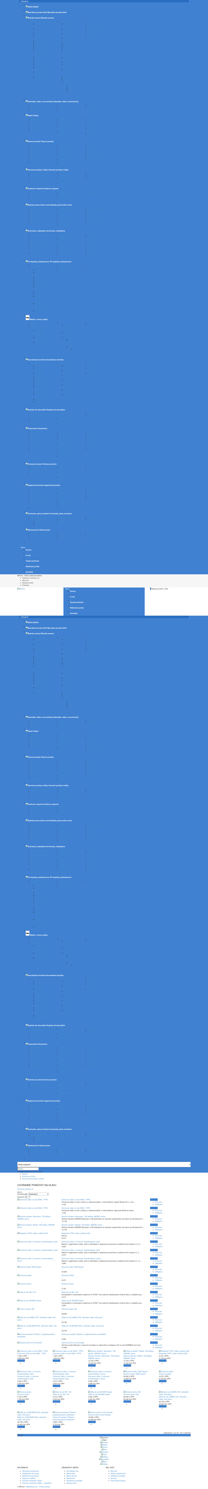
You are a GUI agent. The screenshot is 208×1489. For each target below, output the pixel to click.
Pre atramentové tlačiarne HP (41, 343)
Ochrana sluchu (68, 1284)
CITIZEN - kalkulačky (39, 374)
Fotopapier (35, 124)
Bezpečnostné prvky (38, 470)
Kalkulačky (35, 363)
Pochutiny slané (94, 536)
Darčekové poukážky (74, 1480)
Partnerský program (118, 1480)
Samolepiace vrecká (67, 253)
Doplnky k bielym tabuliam (69, 432)
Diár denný (35, 110)
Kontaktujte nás (72, 1471)
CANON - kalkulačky (39, 369)
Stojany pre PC (41, 311)
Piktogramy (92, 136)
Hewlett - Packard (37, 327)
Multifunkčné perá (66, 159)
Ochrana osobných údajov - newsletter (37, 1483)
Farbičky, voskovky (38, 173)
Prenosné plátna (37, 449)
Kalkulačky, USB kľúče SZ (73, 93)
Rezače (62, 215)
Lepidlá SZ (68, 76)
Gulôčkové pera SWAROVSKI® (37, 163)
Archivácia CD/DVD (42, 291)
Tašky (61, 519)
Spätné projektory (94, 449)
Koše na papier (36, 220)
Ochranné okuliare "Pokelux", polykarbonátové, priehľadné (84, 1334)
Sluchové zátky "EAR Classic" (73, 1267)
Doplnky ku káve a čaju (68, 538)
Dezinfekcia (35, 508)
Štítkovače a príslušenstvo (97, 365)
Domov (25, 1174)
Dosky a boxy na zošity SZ (41, 68)
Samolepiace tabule (66, 434)
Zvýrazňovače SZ (42, 43)
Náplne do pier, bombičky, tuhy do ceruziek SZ (42, 52)
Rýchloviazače (64, 251)
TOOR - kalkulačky (42, 382)
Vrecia (90, 496)
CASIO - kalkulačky (42, 365)
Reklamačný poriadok (30, 1476)
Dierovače (34, 211)
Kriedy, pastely (64, 176)
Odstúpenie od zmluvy (30, 1473)
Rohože (90, 498)
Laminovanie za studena (70, 376)
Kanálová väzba (94, 373)
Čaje (61, 536)
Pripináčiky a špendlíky (96, 218)
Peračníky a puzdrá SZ (96, 26)
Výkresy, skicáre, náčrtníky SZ (70, 65)
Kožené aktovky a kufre (39, 239)
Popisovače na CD (66, 150)
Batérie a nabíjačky (95, 363)
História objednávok (118, 1473)
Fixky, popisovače (37, 176)
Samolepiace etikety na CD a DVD (41, 298)
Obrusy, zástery (93, 173)
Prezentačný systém (67, 453)
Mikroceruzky (36, 150)
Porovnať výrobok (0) (25, 1189)
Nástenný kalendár (38, 107)
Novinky (114, 1478)
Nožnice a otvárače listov (68, 220)
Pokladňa (25, 585)
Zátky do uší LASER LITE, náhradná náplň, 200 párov (82, 1317)
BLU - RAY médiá (42, 284)
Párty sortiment (36, 519)
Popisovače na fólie (66, 152)
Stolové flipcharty (37, 432)
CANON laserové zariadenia (70, 333)
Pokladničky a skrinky (67, 244)
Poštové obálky (65, 119)
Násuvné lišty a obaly (39, 244)
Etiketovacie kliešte (42, 399)
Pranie (61, 498)
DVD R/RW (39, 277)
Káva (61, 533)
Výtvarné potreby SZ (67, 21)
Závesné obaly (93, 249)
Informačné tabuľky (95, 446)
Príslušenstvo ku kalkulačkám (41, 388)
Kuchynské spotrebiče (96, 519)
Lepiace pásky (36, 199)
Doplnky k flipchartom (39, 437)
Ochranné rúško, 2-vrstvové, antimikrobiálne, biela (81, 1241)
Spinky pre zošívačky (67, 208)
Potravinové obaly (66, 517)
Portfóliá (62, 246)
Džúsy (33, 538)
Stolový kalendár (37, 105)
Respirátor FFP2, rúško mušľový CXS (76, 1233)
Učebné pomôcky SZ (95, 31)
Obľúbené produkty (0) (30, 578)
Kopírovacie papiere (38, 119)
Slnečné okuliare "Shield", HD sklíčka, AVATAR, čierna (82, 1225)
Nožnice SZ (68, 79)
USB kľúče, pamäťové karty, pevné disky (41, 306)
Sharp (90, 325)
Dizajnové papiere (94, 121)
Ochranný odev (93, 467)
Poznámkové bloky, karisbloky (66, 134)
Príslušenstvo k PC (66, 270)
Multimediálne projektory (40, 439)
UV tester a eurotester (39, 395)
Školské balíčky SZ (95, 36)
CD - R (38, 279)
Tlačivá (33, 131)
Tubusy (90, 251)
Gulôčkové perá (37, 145)
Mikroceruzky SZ (41, 45)
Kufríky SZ (68, 62)
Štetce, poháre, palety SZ (70, 58)
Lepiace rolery (64, 197)
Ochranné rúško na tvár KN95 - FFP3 (76, 1208)
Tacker (90, 213)
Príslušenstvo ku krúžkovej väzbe (70, 395)
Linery (90, 145)
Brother (33, 323)
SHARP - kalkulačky (42, 385)
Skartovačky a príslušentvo (93, 369)
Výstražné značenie (95, 470)
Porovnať (158, 1202)
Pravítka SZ (73, 86)
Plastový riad (40, 524)
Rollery (61, 164)
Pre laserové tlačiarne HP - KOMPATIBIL (40, 332)
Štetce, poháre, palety (67, 183)
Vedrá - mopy (64, 505)
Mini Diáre (63, 107)
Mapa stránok (71, 1476)
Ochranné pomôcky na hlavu (33, 1178)
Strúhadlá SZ (40, 60)
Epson (66, 337)
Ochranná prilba (68, 1275)
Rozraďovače (64, 249)
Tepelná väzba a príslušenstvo (70, 390)
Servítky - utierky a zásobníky (38, 490)
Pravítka (34, 213)
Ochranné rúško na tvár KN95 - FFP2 (76, 1199)
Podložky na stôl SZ (95, 28)
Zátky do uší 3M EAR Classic (73, 1300)
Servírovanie (92, 517)
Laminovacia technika (69, 386)
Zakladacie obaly (94, 241)
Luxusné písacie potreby (68, 145)
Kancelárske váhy (42, 392)
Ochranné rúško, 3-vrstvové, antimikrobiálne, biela (81, 1250)
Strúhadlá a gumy (37, 157)
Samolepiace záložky (67, 124)
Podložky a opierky (66, 265)
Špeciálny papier (37, 128)
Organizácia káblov (38, 265)
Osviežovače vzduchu (67, 501)
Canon (61, 323)
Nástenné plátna (37, 446)
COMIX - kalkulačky (42, 377)
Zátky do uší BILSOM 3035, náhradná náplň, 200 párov (83, 1326)
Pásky (71, 347)
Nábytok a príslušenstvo (40, 418)
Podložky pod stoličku (96, 413)
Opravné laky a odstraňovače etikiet (38, 193)
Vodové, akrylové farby (39, 180)
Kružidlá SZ (73, 89)
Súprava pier (64, 147)
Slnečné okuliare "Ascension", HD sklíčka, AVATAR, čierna (84, 1216)
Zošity (61, 131)
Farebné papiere (37, 121)
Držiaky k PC (64, 267)
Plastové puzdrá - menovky (94, 438)
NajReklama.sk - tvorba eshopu (38, 1486)
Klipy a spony (64, 225)
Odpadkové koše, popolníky (94, 492)
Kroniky (90, 119)
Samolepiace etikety (38, 126)
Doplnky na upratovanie (68, 503)
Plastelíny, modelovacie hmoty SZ (71, 52)
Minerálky (34, 533)
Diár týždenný (64, 105)
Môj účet (25, 580)
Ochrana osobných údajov (32, 1480)
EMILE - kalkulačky (42, 380)
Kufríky (90, 176)
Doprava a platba (28, 1478)
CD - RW (38, 282)
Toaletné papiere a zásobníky (38, 497)
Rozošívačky (35, 223)
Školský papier (64, 121)
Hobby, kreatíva (93, 178)
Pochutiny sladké (94, 533)
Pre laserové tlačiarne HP (40, 338)
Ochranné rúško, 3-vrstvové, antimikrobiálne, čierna (81, 1258)
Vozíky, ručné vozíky (67, 423)
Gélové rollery (64, 162)
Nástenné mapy (94, 432)
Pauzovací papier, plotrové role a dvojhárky (97, 129)
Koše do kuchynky (94, 489)
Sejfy (89, 234)
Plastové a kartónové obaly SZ (42, 73)
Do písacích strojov (77, 351)
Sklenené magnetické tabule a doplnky (67, 445)
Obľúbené (158, 1204)
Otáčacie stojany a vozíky (97, 253)
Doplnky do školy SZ (95, 33)
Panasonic (91, 323)
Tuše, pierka (63, 173)
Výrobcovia (70, 1478)
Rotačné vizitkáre (65, 218)
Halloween (39, 522)
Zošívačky (34, 218)
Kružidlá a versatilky (38, 159)
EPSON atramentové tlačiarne (73, 342)
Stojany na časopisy (95, 208)
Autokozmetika (36, 493)
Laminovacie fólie (65, 363)
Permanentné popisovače (97, 152)
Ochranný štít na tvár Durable (73, 1342)
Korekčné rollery (65, 192)
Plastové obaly (64, 237)
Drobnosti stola (93, 220)
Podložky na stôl (94, 105)
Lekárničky (35, 472)
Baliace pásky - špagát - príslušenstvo (97, 193)
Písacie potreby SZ (38, 21)
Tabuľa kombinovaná (67, 437)
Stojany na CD (40, 294)
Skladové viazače (37, 208)
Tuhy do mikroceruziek (39, 152)
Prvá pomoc (35, 467)
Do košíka (154, 1199)
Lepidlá (33, 197)
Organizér (63, 110)
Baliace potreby (93, 133)
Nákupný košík (27, 583)
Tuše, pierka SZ (70, 43)
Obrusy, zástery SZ (71, 48)
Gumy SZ (39, 57)
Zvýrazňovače (93, 147)
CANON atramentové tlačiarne (69, 327)
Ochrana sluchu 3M (69, 1309)
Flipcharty (34, 434)
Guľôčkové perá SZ (42, 33)
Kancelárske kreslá (95, 415)
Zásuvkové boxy (65, 223)
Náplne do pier (93, 157)
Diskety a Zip (40, 270)
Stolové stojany (93, 434)
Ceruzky (34, 154)
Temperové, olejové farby (40, 178)
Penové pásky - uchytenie (69, 194)
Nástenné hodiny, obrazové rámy (37, 414)
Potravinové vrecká (66, 522)
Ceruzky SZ (39, 48)
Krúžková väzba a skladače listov (71, 381)
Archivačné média (37, 267)
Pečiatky (91, 215)
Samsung (34, 325)
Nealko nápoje (36, 536)
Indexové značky (37, 237)
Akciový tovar (71, 1483)
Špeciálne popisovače (39, 147)
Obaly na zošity (36, 246)
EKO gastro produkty (38, 517)
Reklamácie (70, 1473)
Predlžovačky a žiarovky (41, 402)
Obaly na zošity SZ (42, 64)
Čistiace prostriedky (95, 265)
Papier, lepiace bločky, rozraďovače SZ (71, 71)
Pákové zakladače (66, 234)
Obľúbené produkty (118, 1476)
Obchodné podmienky (30, 1471)
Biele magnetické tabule (40, 451)
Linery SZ (39, 40)
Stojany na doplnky (38, 215)
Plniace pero (92, 159)
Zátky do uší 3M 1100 (70, 1292)
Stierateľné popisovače (96, 154)
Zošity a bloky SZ (42, 62)
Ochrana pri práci (28, 1176)
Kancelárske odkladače (96, 211)
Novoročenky (93, 107)
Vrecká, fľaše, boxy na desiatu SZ (42, 77)
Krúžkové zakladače (38, 241)
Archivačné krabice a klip (40, 234)
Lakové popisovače (95, 150)
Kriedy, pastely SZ (71, 45)
